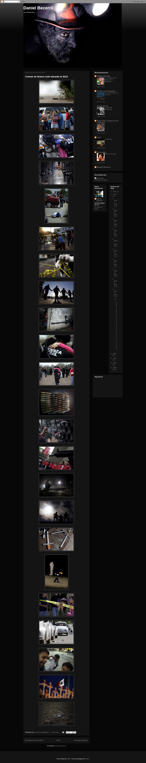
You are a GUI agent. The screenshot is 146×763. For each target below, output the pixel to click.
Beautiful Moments (104, 167)
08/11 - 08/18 (116, 243)
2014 (115, 191)
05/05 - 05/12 (115, 283)
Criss (99, 137)
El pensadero (101, 152)
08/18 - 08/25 (115, 233)
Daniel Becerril (38, 8)
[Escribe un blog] (69, 732)
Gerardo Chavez (102, 106)
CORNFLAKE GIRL (103, 76)
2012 (114, 353)
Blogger (87, 759)
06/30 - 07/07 (115, 253)
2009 (114, 367)
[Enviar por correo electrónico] (67, 732)
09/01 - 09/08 (115, 223)
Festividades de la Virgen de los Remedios (110, 79)
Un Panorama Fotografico (106, 91)
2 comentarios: (55, 732)
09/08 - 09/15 (115, 213)
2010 (114, 363)
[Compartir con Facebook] (73, 732)
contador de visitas (101, 180)
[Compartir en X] (71, 732)
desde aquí (108, 139)
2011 (114, 358)
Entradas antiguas (81, 740)
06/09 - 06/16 (115, 263)
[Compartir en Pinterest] (75, 732)
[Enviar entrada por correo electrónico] (63, 732)
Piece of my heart (110, 154)
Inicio (58, 740)
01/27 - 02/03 (115, 293)
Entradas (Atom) (61, 746)
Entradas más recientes (34, 740)
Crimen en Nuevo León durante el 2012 (46, 76)
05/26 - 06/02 (115, 273)
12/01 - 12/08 (115, 203)
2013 (114, 194)
